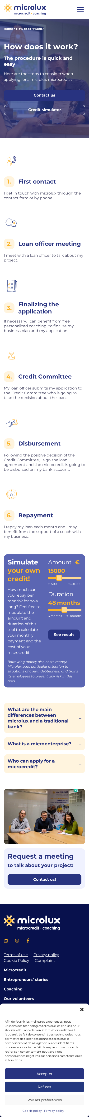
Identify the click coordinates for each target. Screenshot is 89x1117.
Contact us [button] (44, 95)
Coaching (13, 989)
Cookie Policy (16, 960)
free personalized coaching (37, 323)
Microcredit (15, 970)
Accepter (44, 1073)
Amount (60, 562)
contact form (16, 198)
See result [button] (64, 634)
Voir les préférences (45, 1100)
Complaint (45, 960)
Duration (60, 594)
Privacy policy (54, 1110)
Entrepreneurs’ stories (26, 979)
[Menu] (80, 9)
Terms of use (16, 955)
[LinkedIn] (6, 941)
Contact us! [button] (44, 879)
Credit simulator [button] (44, 110)
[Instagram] (17, 941)
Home (8, 29)
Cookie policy (32, 1110)
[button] (82, 1009)
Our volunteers (19, 998)
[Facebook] (28, 941)
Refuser (44, 1087)
